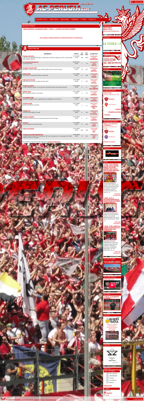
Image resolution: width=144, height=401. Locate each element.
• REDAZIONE (64, 19)
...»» (109, 192)
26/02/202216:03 (93, 75)
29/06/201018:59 (93, 136)
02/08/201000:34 (93, 118)
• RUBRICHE (74, 19)
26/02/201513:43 (93, 81)
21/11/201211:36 (93, 93)
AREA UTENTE (139, 2)
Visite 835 (117, 193)
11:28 (107, 395)
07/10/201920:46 (93, 63)
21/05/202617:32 (93, 130)
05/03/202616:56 (93, 99)
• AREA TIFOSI (53, 19)
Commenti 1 (116, 253)
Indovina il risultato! (109, 141)
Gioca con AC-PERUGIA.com (111, 31)
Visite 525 (117, 222)
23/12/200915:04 (93, 87)
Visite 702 (117, 251)
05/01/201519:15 (93, 106)
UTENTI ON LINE (138, 399)
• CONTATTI (92, 19)
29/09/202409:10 (94, 57)
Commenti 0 (116, 195)
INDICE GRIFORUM (29, 29)
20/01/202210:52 (93, 69)
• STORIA (83, 19)
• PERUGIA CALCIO (41, 19)
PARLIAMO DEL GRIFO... (41, 29)
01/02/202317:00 (93, 124)
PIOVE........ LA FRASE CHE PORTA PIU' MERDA (62, 29)
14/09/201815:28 (93, 112)
